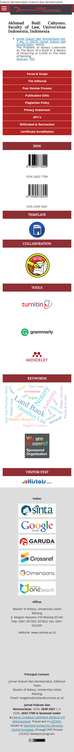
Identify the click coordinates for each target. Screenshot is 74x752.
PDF (32, 59)
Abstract (22, 59)
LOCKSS (55, 721)
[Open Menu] (4, 8)
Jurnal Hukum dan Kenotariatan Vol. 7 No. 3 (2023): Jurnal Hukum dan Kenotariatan (41, 41)
